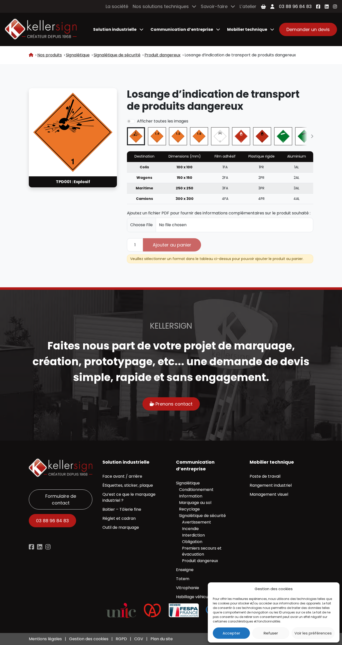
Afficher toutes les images (162, 121)
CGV (138, 639)
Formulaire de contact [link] (60, 499)
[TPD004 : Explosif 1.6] (199, 136)
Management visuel (269, 494)
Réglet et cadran (119, 518)
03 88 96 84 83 (295, 6)
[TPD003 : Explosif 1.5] (178, 136)
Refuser (271, 633)
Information (190, 496)
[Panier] (263, 6)
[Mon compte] (272, 6)
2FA (225, 177)
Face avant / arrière (122, 476)
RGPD (121, 639)
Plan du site (161, 639)
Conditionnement (196, 489)
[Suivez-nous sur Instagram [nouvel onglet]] (335, 6)
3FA (225, 188)
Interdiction (193, 535)
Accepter (231, 633)
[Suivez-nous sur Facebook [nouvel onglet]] (318, 6)
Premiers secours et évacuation (202, 551)
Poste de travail (265, 476)
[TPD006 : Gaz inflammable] (241, 136)
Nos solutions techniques (161, 6)
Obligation (192, 542)
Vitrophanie (187, 588)
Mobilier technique (247, 29)
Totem (182, 579)
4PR (261, 198)
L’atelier (248, 6)
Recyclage (189, 509)
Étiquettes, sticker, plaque (127, 485)
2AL (296, 177)
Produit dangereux (200, 561)
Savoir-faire (214, 6)
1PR (261, 167)
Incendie (190, 529)
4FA (225, 198)
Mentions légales (45, 639)
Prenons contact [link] (173, 404)
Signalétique (188, 483)
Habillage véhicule (194, 597)
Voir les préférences (313, 633)
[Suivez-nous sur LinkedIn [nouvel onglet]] (327, 6)
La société (117, 6)
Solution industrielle (114, 29)
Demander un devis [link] (308, 29)
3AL (296, 188)
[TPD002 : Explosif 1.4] (157, 136)
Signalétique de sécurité (202, 516)
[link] (41, 29)
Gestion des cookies (88, 639)
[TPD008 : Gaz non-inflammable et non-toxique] (283, 136)
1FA (225, 167)
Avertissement (196, 522)
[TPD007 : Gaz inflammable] (262, 136)
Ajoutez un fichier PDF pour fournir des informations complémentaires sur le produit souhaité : (218, 213)
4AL (296, 198)
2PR (261, 177)
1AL (296, 167)
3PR (261, 188)
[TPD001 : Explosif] (136, 136)
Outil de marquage (120, 527)
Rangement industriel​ (271, 485)
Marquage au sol (195, 502)
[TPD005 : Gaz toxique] (220, 136)
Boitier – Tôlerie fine (121, 509)
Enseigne (185, 570)
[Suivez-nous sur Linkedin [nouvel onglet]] (39, 547)
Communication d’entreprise (181, 29)
